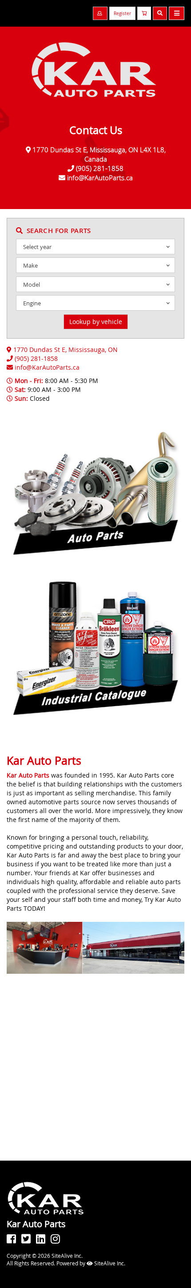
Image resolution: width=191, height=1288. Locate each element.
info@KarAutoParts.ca (100, 177)
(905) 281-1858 (99, 168)
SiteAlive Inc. (109, 1263)
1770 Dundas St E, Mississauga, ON (65, 349)
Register (122, 13)
